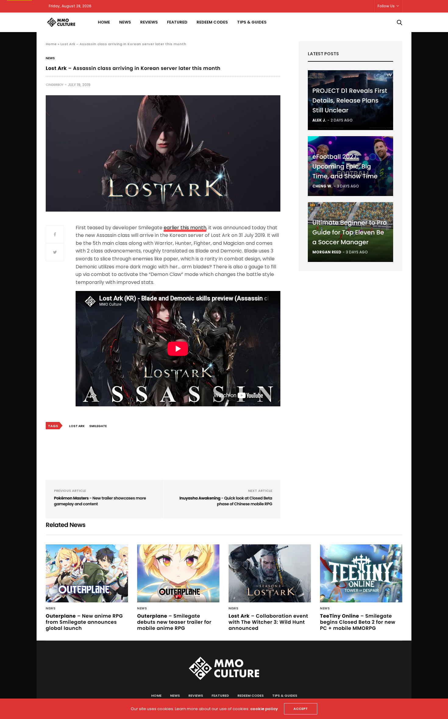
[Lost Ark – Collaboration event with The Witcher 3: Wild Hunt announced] (270, 573)
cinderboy (54, 84)
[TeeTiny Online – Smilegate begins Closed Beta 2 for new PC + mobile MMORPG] (361, 573)
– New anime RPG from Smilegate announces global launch (84, 622)
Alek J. (319, 120)
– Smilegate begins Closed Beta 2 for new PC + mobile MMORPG (357, 622)
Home (104, 22)
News (125, 22)
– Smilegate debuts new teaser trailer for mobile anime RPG (174, 622)
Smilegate (98, 426)
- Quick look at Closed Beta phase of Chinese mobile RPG (226, 501)
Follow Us (386, 6)
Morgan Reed (326, 252)
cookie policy (264, 709)
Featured (177, 22)
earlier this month (185, 227)
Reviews (149, 22)
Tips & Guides (252, 22)
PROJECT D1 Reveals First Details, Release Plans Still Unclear (349, 100)
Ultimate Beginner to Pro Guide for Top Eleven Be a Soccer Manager (349, 232)
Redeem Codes (212, 22)
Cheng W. (322, 186)
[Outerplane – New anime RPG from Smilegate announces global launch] (87, 573)
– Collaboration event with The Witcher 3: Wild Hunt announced (268, 622)
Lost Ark (77, 426)
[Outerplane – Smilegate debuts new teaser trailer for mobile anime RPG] (178, 573)
